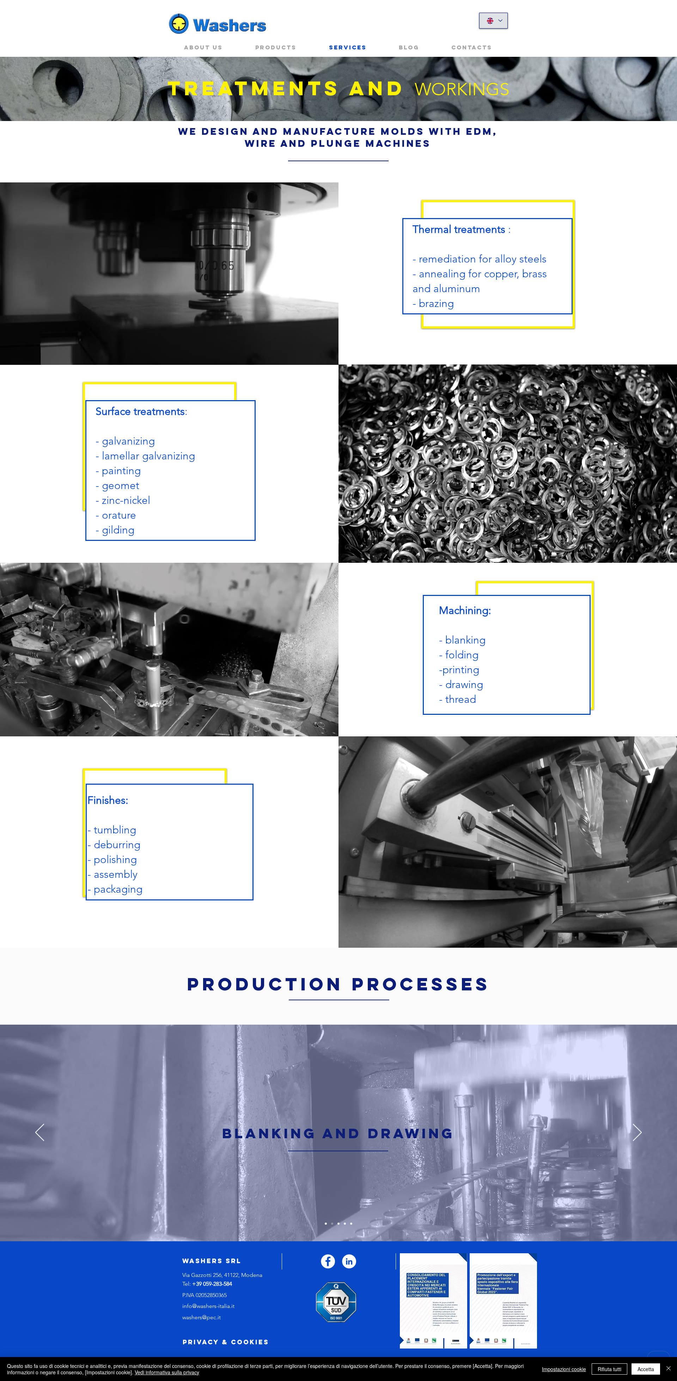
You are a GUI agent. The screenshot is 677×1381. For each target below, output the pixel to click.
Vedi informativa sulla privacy (167, 1372)
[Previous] (39, 1133)
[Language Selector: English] (493, 21)
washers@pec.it (201, 1317)
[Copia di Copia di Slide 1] (338, 1224)
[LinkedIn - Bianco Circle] (349, 1261)
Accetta (646, 1369)
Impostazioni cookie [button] (564, 1369)
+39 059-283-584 (212, 1283)
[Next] (637, 1133)
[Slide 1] (326, 1224)
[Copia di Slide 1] (332, 1224)
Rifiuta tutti (609, 1369)
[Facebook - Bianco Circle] (328, 1261)
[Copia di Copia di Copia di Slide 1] (345, 1224)
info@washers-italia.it (208, 1306)
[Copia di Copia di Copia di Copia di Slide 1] (351, 1224)
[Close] (668, 1369)
